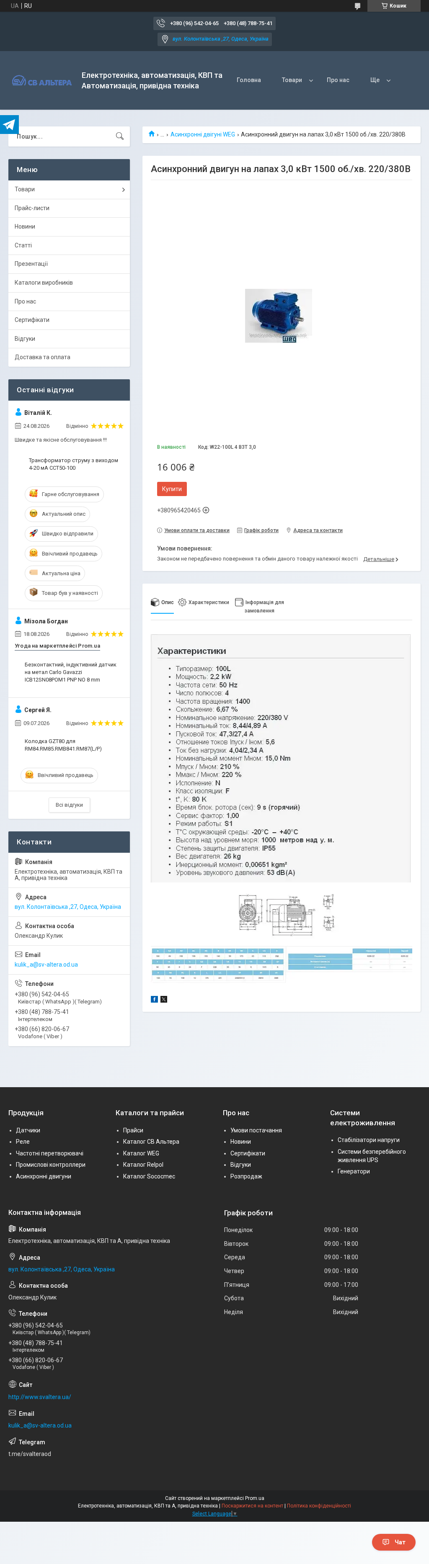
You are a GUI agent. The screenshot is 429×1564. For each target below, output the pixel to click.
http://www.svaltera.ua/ (39, 1397)
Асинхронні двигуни (43, 1176)
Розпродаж (246, 1176)
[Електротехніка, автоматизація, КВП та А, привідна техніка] (41, 80)
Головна (249, 80)
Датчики (28, 1130)
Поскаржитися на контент (252, 1506)
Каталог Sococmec (149, 1176)
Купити (172, 489)
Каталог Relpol (143, 1164)
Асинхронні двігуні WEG (203, 134)
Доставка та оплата (42, 357)
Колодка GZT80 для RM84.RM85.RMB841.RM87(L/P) (63, 745)
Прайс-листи (32, 208)
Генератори (354, 1171)
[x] (163, 1000)
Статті (23, 245)
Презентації (31, 263)
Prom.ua (254, 1498)
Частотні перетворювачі (49, 1153)
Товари (292, 80)
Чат (400, 1542)
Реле (23, 1141)
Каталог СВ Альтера (151, 1141)
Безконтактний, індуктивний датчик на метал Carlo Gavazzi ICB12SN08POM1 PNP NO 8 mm (70, 672)
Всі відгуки (69, 805)
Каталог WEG (141, 1153)
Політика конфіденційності (319, 1506)
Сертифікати (32, 319)
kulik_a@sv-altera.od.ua (46, 964)
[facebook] (154, 1000)
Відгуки (25, 338)
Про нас (338, 80)
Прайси (133, 1130)
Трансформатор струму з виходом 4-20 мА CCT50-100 (73, 464)
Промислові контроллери (50, 1164)
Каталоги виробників (44, 282)
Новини (25, 226)
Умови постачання (256, 1130)
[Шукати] (120, 136)
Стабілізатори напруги (369, 1140)
